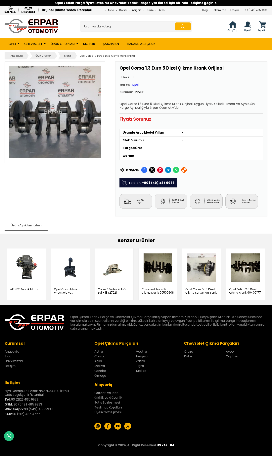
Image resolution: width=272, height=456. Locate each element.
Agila (98, 361)
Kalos (188, 356)
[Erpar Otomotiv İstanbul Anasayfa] (31, 26)
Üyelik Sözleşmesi (107, 412)
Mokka (141, 371)
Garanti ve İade (106, 393)
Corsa (123, 10)
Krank (67, 55)
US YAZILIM (165, 445)
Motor (89, 44)
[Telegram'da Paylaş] (168, 170)
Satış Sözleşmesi (107, 402)
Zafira (140, 361)
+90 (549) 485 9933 (255, 10)
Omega (100, 375)
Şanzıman (111, 44)
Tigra (140, 366)
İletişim (234, 10)
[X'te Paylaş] (152, 170)
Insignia (137, 10)
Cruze (150, 10)
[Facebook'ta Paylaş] (144, 170)
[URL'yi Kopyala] (184, 170)
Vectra (141, 351)
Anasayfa (17, 55)
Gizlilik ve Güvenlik (108, 397)
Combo (100, 371)
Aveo (161, 10)
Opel (12, 44)
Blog (205, 10)
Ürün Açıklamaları (26, 225)
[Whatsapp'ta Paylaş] (176, 170)
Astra (111, 10)
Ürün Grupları (63, 44)
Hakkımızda (219, 10)
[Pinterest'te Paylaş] (160, 170)
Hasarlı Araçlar (141, 44)
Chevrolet (33, 44)
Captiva (232, 356)
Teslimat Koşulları (108, 407)
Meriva (99, 366)
